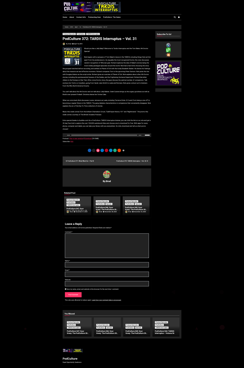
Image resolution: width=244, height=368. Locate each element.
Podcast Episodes (69, 34)
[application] (107, 135)
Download (88, 138)
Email (67, 270)
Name (67, 261)
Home (65, 17)
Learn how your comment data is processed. (106, 300)
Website (68, 280)
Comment (68, 232)
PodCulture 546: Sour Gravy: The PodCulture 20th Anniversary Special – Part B (107, 334)
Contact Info (81, 17)
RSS (71, 141)
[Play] (65, 135)
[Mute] (143, 135)
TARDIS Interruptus (93, 34)
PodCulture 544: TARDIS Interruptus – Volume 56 (164, 332)
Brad (69, 44)
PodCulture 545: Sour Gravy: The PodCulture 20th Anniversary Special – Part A (137, 334)
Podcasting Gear (94, 17)
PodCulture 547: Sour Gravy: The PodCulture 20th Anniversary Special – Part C (78, 334)
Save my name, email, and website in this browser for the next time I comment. (93, 289)
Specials (109, 204)
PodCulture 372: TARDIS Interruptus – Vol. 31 (100, 39)
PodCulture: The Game (112, 17)
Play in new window (76, 138)
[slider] (147, 135)
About (71, 17)
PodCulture (81, 34)
